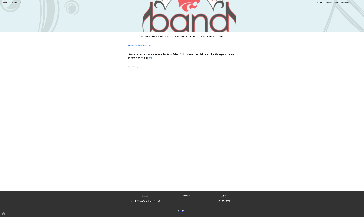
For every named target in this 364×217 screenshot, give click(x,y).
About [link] (355, 3)
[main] (182, 36)
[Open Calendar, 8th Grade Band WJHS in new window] (233, 76)
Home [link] (319, 3)
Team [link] (336, 3)
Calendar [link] (328, 3)
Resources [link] (345, 3)
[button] (361, 2)
